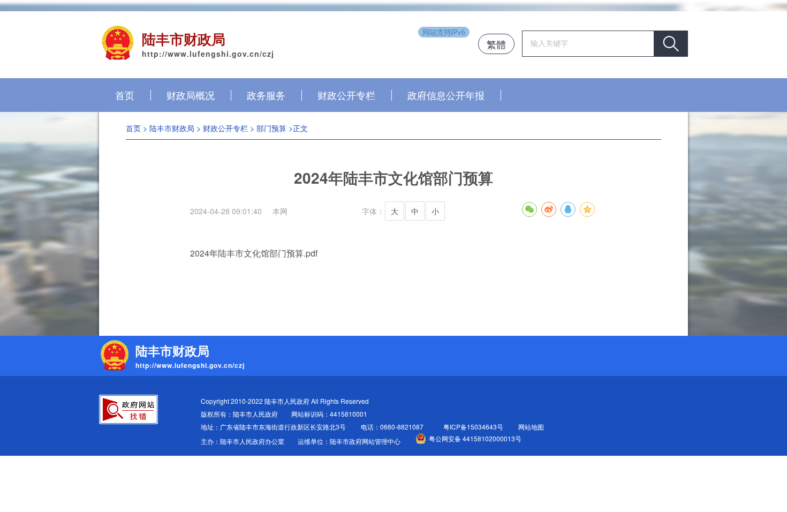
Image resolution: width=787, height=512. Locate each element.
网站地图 (531, 426)
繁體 (496, 44)
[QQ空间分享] (587, 209)
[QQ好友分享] (568, 209)
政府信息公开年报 (446, 95)
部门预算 (271, 128)
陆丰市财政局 (171, 128)
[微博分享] (548, 209)
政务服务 (266, 95)
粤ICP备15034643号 (473, 426)
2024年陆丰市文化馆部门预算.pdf (253, 253)
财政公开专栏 (346, 95)
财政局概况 (191, 95)
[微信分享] (529, 209)
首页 (124, 95)
